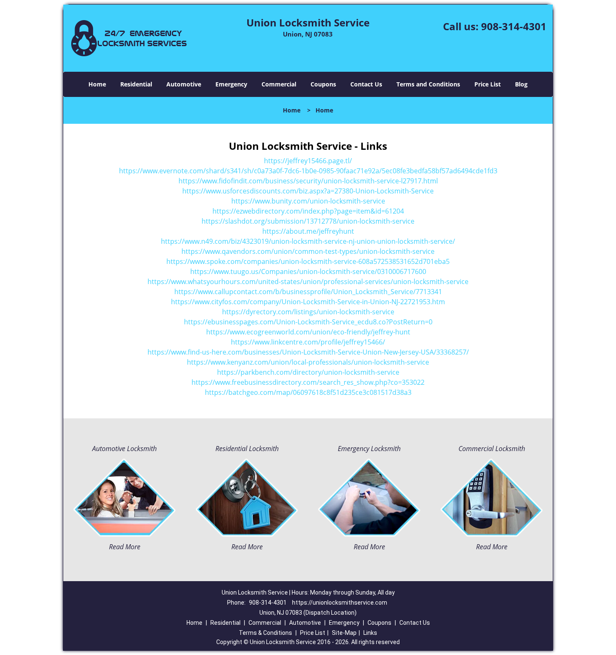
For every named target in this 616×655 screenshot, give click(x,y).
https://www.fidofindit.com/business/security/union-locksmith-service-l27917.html (308, 180)
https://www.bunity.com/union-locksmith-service (308, 201)
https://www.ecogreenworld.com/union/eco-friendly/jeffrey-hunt (308, 332)
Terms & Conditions (265, 632)
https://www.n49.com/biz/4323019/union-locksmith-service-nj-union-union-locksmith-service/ (308, 241)
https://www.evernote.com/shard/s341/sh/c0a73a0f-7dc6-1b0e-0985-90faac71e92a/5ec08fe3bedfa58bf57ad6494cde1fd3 (308, 170)
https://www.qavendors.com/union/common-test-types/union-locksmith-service (308, 251)
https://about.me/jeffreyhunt (308, 231)
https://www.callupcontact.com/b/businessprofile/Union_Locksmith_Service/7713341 (308, 291)
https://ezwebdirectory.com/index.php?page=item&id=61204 (308, 211)
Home (97, 84)
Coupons (323, 84)
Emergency (231, 84)
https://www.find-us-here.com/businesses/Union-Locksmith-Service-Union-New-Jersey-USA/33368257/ (308, 352)
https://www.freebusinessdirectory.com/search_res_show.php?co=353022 (308, 382)
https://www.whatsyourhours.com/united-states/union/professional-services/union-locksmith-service (308, 281)
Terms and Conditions (428, 84)
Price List (487, 84)
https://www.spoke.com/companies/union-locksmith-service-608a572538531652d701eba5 (308, 261)
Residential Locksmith (247, 448)
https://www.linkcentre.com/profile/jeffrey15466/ (308, 342)
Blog (521, 84)
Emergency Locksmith (369, 448)
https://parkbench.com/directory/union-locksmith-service (308, 372)
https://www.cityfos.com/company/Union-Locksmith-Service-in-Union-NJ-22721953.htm (308, 301)
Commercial (278, 84)
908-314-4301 (513, 26)
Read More (124, 546)
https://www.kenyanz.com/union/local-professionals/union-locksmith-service (308, 362)
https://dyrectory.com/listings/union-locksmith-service (308, 311)
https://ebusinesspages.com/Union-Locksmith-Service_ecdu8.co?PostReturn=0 (308, 321)
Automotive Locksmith (124, 448)
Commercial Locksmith (491, 448)
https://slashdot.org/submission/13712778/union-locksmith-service (308, 221)
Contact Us (366, 84)
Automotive (183, 84)
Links (370, 632)
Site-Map (344, 632)
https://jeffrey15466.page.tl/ (308, 160)
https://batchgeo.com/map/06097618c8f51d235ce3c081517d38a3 (308, 392)
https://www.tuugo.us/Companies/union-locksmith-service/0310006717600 (308, 271)
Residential (136, 84)
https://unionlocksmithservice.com (339, 602)
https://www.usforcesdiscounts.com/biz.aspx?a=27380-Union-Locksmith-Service (308, 191)
